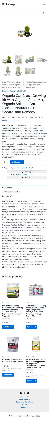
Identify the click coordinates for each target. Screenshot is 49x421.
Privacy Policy (24, 399)
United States (21, 174)
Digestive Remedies (24, 82)
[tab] (24, 188)
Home (4, 82)
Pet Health (12, 82)
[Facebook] (21, 393)
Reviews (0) (7, 196)
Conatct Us (24, 407)
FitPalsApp (9, 4)
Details (4, 120)
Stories (24, 405)
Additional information (11, 192)
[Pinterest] (28, 393)
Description (7, 188)
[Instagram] (24, 393)
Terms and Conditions (24, 402)
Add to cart (16, 162)
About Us (24, 397)
